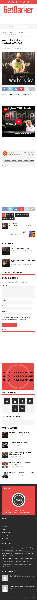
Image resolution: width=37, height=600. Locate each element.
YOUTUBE (5, 526)
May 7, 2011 (14, 445)
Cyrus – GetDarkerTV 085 (20, 248)
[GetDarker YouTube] (13, 2)
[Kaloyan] (5, 580)
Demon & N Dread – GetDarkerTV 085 (23, 261)
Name (4, 300)
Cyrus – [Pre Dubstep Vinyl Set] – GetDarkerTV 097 (20, 453)
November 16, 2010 (16, 435)
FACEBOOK (5, 523)
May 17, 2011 (14, 457)
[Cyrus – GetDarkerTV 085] (6, 251)
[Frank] (5, 591)
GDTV (11, 33)
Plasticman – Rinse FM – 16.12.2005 (21, 473)
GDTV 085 (10, 215)
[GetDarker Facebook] (16, 2)
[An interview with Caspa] (5, 445)
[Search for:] (18, 27)
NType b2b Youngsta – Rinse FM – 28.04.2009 (15, 561)
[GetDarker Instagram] (20, 2)
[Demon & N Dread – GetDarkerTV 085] (6, 263)
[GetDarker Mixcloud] (24, 2)
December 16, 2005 (16, 475)
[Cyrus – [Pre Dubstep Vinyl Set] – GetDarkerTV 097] (5, 455)
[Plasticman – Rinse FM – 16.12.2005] (5, 475)
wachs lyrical (8, 219)
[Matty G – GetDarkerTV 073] (5, 435)
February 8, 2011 (8, 48)
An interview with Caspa (18, 443)
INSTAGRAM (5, 539)
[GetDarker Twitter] (9, 2)
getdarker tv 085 (22, 215)
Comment (5, 285)
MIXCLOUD (5, 535)
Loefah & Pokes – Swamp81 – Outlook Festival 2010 (17, 558)
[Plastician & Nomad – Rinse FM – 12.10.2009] (5, 465)
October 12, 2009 (15, 467)
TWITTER (4, 529)
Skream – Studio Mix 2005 (27, 576)
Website (4, 312)
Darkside (18, 48)
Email (4, 306)
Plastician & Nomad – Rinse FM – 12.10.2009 (20, 463)
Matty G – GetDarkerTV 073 (19, 433)
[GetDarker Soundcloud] (28, 2)
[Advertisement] (19, 19)
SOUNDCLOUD (6, 532)
